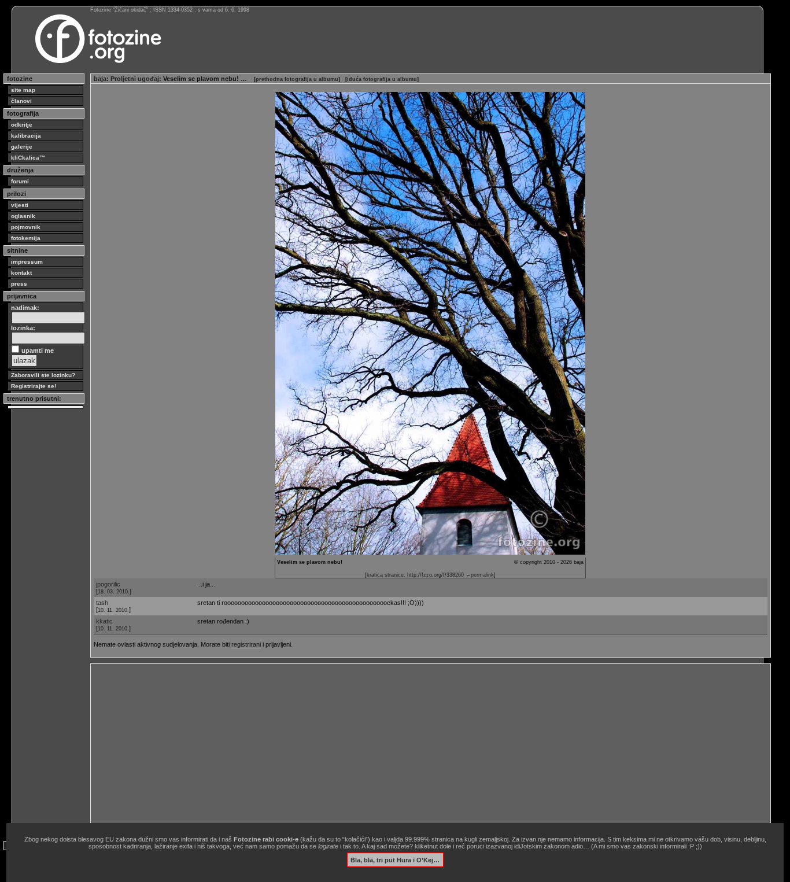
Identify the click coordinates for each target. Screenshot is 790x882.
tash (102, 602)
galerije (21, 146)
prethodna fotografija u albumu (297, 79)
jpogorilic (108, 584)
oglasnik (23, 216)
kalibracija (26, 135)
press (19, 284)
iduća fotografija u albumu (382, 79)
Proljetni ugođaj (134, 78)
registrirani (246, 644)
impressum (27, 262)
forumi (20, 181)
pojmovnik (25, 227)
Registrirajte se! (33, 386)
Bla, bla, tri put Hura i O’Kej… (395, 859)
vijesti (19, 205)
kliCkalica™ (28, 157)
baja (100, 78)
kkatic (104, 621)
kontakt (21, 273)
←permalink (480, 575)
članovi (21, 101)
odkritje (21, 124)
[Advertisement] (430, 748)
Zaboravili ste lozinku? (43, 375)
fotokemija (25, 238)
